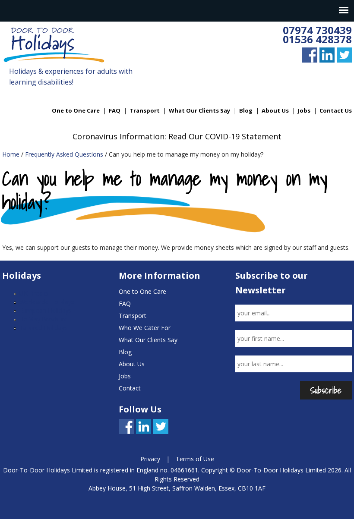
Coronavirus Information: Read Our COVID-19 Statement (177, 136)
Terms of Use (195, 459)
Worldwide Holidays (46, 302)
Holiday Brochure (43, 319)
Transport (145, 110)
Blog (246, 110)
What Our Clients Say (199, 110)
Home (10, 154)
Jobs (304, 110)
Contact (130, 388)
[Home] (54, 45)
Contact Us (335, 110)
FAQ (114, 110)
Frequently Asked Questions (64, 154)
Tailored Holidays (43, 328)
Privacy (150, 459)
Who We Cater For (145, 328)
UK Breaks (34, 293)
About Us (275, 110)
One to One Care (76, 110)
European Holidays (45, 310)
